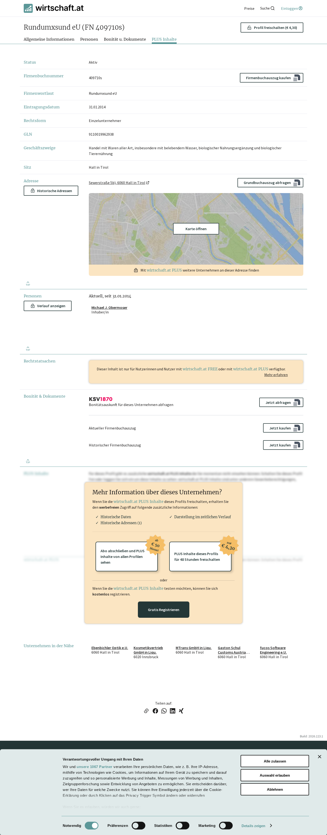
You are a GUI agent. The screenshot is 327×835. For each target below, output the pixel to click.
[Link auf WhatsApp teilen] (164, 711)
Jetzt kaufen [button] (280, 428)
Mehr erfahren (276, 374)
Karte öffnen (196, 228)
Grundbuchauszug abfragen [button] (267, 182)
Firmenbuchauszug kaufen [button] (268, 77)
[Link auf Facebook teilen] (155, 711)
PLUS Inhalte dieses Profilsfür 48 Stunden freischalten (202, 552)
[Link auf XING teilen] (181, 711)
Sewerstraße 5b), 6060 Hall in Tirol (117, 182)
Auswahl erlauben (275, 775)
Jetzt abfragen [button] (278, 402)
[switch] (138, 825)
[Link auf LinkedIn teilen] (172, 711)
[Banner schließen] (319, 756)
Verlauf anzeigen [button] (51, 305)
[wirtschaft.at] (54, 8)
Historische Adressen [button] (54, 190)
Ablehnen (275, 789)
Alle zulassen (275, 761)
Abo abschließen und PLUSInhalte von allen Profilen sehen (129, 553)
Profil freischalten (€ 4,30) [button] (275, 27)
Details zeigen (253, 826)
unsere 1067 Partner (95, 767)
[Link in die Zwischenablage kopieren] (146, 711)
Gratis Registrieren (163, 609)
